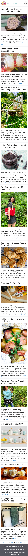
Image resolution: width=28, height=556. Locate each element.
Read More (20, 83)
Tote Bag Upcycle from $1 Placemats (12, 188)
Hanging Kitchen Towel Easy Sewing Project (13, 499)
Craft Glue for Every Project (12, 283)
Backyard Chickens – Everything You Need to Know (13, 88)
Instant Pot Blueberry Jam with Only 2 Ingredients (14, 146)
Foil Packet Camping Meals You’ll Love (12, 320)
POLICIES (7, 552)
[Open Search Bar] (24, 3)
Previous (4, 542)
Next (25, 542)
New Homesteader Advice (12, 464)
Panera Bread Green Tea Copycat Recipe (11, 50)
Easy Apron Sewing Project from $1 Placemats (12, 382)
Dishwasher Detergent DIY (12, 424)
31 (21, 542)
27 (17, 542)
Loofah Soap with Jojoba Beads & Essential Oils (11, 10)
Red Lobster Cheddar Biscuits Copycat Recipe (13, 244)
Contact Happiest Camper (19, 552)
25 (12, 542)
